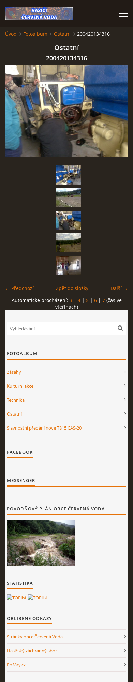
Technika (16, 400)
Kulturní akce (20, 386)
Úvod (11, 34)
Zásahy (14, 372)
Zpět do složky (72, 288)
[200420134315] (68, 175)
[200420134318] (68, 265)
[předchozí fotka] (16, 111)
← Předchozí (19, 288)
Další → (119, 288)
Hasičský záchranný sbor (32, 651)
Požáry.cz (16, 665)
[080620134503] (68, 242)
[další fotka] (116, 111)
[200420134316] (68, 220)
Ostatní (62, 34)
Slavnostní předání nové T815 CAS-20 (44, 428)
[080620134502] (68, 197)
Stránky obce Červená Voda (35, 637)
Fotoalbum (35, 34)
